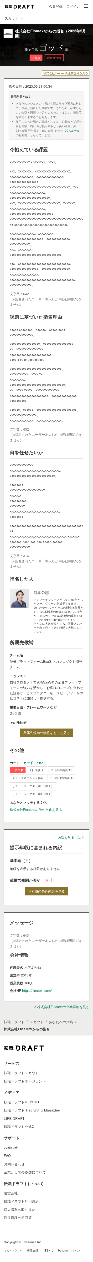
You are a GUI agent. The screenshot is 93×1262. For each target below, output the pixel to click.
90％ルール (72, 130)
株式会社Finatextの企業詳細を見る (65, 73)
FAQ (7, 1155)
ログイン (73, 6)
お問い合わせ (14, 1163)
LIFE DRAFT (14, 1118)
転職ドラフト (14, 1021)
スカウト (37, 1021)
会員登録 (55, 6)
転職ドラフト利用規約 (21, 1201)
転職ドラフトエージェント (25, 1081)
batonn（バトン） (70, 1250)
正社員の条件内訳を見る (46, 891)
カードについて (35, 762)
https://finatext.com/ (37, 990)
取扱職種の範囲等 (18, 1217)
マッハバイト (13, 1250)
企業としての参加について (25, 1172)
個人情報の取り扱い (19, 1209)
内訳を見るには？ (71, 837)
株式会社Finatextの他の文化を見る (36, 809)
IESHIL (48, 1250)
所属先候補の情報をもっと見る (46, 732)
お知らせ (11, 1147)
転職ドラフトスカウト (21, 1072)
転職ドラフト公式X (19, 1126)
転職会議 (33, 1250)
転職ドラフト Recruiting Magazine (32, 1110)
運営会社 (11, 1193)
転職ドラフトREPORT (22, 1102)
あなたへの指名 (61, 1021)
